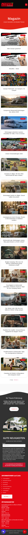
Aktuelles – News (14, 68)
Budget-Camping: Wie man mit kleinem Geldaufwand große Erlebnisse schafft (14, 263)
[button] (26, 5)
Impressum (11, 532)
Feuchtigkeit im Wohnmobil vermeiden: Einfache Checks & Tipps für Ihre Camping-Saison (14, 286)
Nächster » (16, 379)
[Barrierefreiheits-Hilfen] (25, 532)
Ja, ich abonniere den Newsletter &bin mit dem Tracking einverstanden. (14, 465)
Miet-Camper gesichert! (14, 48)
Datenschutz (16, 532)
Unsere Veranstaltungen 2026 (14, 153)
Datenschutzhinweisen (7, 460)
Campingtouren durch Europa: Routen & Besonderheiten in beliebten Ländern (14, 218)
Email (4, 443)
